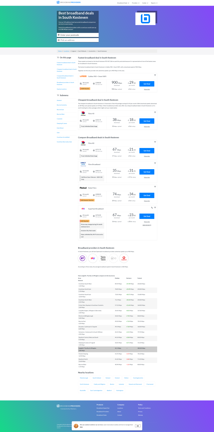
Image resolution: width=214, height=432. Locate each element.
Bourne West (60, 114)
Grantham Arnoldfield (63, 137)
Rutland (108, 378)
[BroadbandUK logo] (69, 3)
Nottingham (119, 390)
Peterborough (84, 378)
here (81, 427)
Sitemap (140, 415)
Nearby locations (62, 89)
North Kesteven (84, 384)
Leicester (121, 384)
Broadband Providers (103, 411)
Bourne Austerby (62, 105)
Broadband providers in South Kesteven (65, 83)
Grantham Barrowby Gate (64, 142)
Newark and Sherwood (135, 384)
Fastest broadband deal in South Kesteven (66, 63)
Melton (126, 378)
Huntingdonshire (138, 378)
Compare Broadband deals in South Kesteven (65, 77)
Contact (119, 415)
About (119, 411)
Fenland (117, 378)
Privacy (140, 411)
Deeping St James (62, 123)
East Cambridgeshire (96, 390)
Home (60, 51)
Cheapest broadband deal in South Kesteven (67, 70)
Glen (58, 132)
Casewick (59, 119)
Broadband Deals (102, 415)
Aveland (59, 100)
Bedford (109, 390)
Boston (112, 384)
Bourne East (60, 109)
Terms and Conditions (144, 408)
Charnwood (149, 384)
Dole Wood (60, 128)
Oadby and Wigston (99, 384)
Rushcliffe (83, 390)
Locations (66, 51)
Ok (138, 426)
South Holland (97, 378)
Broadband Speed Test (103, 408)
